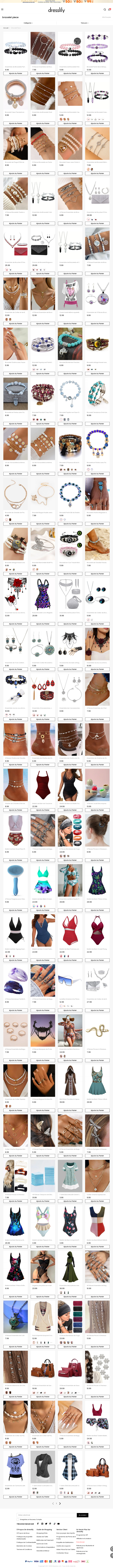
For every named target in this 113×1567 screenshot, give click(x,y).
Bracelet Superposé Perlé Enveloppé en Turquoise (42, 362)
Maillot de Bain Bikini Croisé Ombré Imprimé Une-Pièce (42, 899)
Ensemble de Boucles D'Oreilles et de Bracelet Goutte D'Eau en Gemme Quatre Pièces (97, 212)
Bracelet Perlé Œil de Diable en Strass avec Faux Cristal (70, 512)
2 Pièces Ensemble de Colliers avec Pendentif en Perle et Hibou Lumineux (15, 1335)
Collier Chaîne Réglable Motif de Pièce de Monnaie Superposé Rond (15, 1149)
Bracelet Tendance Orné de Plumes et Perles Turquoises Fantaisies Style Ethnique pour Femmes (97, 412)
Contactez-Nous (62, 1553)
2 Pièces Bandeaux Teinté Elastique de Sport (15, 999)
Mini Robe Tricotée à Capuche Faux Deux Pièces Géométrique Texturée (70, 1099)
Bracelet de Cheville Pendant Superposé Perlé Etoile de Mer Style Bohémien (97, 562)
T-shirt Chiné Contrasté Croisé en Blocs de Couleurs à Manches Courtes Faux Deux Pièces (42, 1485)
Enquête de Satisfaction (64, 1542)
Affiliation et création (83, 1538)
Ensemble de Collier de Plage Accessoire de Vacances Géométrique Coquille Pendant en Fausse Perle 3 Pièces (15, 1435)
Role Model (80, 1542)
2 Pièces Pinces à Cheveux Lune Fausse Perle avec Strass (97, 849)
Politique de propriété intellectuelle (24, 1538)
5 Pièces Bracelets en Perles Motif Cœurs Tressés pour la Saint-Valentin (42, 162)
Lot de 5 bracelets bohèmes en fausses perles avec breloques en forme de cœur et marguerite (42, 462)
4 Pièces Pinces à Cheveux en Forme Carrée (15, 1194)
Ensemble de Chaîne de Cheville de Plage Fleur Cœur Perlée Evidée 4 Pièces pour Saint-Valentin (70, 758)
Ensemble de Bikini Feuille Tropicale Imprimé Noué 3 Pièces (70, 899)
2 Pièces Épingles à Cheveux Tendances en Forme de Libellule (97, 1149)
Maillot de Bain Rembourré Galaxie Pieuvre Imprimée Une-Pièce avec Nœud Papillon (15, 1240)
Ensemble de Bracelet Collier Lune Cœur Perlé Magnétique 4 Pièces (42, 212)
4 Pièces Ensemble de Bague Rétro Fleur (42, 999)
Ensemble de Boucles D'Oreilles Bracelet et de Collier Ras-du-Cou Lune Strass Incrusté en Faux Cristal (70, 613)
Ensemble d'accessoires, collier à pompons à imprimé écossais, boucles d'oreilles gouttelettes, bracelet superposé (42, 708)
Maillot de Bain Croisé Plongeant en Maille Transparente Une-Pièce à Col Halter (97, 949)
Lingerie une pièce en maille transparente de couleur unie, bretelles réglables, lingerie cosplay (42, 1285)
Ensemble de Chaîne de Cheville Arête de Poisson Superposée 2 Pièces (97, 758)
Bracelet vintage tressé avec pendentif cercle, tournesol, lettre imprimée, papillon (97, 362)
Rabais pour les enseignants (82, 1552)
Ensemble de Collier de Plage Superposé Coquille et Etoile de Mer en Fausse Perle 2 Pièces (42, 1435)
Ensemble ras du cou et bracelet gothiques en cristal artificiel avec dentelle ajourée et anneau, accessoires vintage (97, 663)
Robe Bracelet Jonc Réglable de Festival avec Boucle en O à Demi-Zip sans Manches (42, 613)
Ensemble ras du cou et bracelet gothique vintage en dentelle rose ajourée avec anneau (15, 613)
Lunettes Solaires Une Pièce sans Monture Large (70, 999)
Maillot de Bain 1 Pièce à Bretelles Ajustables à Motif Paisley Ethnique (97, 1099)
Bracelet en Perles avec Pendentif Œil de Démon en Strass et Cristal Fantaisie (97, 462)
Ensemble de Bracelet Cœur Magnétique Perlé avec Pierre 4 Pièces (97, 112)
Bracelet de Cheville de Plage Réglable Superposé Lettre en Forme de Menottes (15, 512)
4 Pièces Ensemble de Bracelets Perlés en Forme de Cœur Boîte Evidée (97, 262)
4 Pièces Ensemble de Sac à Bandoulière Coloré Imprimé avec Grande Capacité (42, 1385)
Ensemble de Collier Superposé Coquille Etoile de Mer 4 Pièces (15, 1099)
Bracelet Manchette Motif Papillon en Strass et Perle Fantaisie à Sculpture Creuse (42, 562)
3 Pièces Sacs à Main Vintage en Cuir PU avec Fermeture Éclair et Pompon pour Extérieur (97, 1485)
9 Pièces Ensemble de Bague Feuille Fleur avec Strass (70, 1149)
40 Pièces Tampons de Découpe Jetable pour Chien (42, 1194)
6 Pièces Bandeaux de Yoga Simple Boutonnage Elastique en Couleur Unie (70, 1335)
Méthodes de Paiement (45, 1540)
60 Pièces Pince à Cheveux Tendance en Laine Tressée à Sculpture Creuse (97, 1335)
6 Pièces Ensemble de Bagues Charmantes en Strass (15, 1049)
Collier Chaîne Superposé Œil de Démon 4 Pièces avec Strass (97, 1194)
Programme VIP (82, 1535)
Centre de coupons (63, 1546)
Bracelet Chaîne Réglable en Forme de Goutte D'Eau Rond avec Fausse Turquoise (97, 512)
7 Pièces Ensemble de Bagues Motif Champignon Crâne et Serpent (42, 849)
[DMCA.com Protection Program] (87, 1562)
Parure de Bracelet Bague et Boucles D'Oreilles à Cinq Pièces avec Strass (42, 262)
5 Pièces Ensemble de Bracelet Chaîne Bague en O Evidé (42, 67)
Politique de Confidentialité (26, 1542)
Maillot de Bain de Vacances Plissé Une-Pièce (42, 803)
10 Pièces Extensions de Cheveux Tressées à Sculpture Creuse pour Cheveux (15, 1385)
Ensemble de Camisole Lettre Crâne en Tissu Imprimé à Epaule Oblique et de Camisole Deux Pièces (15, 1485)
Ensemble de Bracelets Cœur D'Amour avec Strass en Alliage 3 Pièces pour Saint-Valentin (70, 112)
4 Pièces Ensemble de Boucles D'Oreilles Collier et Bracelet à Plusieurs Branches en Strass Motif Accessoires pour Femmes (42, 312)
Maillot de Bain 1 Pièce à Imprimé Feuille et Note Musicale (97, 899)
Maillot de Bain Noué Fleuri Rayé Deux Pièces (15, 849)
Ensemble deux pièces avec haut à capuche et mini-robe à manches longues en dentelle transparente (70, 1285)
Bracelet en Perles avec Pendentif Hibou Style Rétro (15, 412)
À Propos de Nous (23, 1533)
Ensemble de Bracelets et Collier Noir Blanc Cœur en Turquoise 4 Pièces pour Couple (70, 262)
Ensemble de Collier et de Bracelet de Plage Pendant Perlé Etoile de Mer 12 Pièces (15, 312)
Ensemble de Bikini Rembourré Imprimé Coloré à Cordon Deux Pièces (70, 1049)
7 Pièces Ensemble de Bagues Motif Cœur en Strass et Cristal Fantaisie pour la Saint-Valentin (70, 1435)
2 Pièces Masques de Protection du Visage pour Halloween (42, 1049)
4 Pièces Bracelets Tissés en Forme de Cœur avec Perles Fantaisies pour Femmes (15, 212)
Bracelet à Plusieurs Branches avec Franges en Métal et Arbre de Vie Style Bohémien (70, 462)
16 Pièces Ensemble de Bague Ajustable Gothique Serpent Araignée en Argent (97, 1285)
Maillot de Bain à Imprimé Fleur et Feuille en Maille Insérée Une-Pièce (70, 1240)
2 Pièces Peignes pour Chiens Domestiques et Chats (15, 899)
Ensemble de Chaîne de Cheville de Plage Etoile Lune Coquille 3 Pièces (42, 758)
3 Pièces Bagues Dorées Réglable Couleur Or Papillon (42, 1099)
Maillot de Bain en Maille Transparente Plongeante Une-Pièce (70, 803)
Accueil (5, 28)
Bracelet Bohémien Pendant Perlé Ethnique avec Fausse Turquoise (70, 362)
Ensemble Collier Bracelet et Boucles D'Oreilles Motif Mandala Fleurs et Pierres (42, 663)
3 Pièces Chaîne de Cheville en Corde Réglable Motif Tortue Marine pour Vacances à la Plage (15, 758)
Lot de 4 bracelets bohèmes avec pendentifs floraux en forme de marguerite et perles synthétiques (15, 462)
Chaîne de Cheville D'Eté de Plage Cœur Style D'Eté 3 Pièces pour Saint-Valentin (15, 803)
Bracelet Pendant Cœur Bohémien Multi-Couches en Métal (42, 412)
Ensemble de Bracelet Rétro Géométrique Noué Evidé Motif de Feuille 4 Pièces (97, 162)
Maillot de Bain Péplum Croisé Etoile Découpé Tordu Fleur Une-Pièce (42, 1240)
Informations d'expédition (46, 1547)
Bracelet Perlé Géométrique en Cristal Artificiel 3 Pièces (97, 67)
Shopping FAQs (42, 1533)
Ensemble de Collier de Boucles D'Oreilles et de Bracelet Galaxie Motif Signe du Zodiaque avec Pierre (97, 613)
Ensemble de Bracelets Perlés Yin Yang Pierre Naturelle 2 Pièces (15, 67)
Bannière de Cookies (24, 1546)
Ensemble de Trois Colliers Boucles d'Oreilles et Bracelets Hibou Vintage (15, 663)
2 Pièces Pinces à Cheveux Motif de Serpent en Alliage (97, 1049)
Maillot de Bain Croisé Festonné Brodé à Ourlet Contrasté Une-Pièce (42, 949)
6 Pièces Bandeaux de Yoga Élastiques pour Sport (70, 849)
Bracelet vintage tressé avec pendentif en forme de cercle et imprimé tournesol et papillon (15, 562)
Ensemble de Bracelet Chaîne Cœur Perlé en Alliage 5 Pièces (42, 112)
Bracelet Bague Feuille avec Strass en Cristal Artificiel (42, 512)
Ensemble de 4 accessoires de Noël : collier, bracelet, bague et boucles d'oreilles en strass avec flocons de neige (70, 708)
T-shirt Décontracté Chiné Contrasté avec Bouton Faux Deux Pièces (70, 1194)
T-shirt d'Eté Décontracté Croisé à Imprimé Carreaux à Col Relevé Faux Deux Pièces (70, 1485)
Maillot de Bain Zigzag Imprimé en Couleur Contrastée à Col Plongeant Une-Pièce (15, 949)
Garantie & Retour (43, 1551)
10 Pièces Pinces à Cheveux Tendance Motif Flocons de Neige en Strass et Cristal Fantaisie (97, 1385)
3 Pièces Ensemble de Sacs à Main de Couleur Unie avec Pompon (70, 1385)
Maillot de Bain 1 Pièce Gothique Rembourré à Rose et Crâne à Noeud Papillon (15, 1285)
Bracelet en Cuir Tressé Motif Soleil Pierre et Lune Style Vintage (70, 562)
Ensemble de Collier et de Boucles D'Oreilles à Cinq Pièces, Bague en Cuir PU (97, 999)
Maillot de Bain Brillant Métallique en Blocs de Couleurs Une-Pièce (97, 1240)
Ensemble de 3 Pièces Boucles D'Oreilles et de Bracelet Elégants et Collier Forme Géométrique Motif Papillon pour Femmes (97, 312)
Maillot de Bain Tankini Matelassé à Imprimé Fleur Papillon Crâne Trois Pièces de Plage (97, 1435)
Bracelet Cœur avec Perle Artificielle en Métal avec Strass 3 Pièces (70, 162)
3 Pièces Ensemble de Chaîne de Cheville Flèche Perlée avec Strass (97, 708)
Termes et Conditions (24, 1549)
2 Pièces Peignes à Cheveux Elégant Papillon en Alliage (42, 1149)
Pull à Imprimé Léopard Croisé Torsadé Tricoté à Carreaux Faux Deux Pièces (42, 1335)
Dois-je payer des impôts (65, 1533)
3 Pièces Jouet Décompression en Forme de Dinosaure (97, 803)
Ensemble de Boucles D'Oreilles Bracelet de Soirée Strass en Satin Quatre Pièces (15, 262)
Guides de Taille (42, 1537)
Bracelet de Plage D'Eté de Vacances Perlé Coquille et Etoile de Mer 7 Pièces (15, 162)
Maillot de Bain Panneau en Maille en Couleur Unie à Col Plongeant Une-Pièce (70, 949)
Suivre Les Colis (42, 1544)
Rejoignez (83, 1515)
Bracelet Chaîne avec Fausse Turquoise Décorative (15, 362)
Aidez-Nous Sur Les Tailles (65, 1549)
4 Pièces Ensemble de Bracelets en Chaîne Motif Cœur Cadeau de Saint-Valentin (70, 212)
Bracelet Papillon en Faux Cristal (70, 412)
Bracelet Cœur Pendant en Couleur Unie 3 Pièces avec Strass (15, 112)
